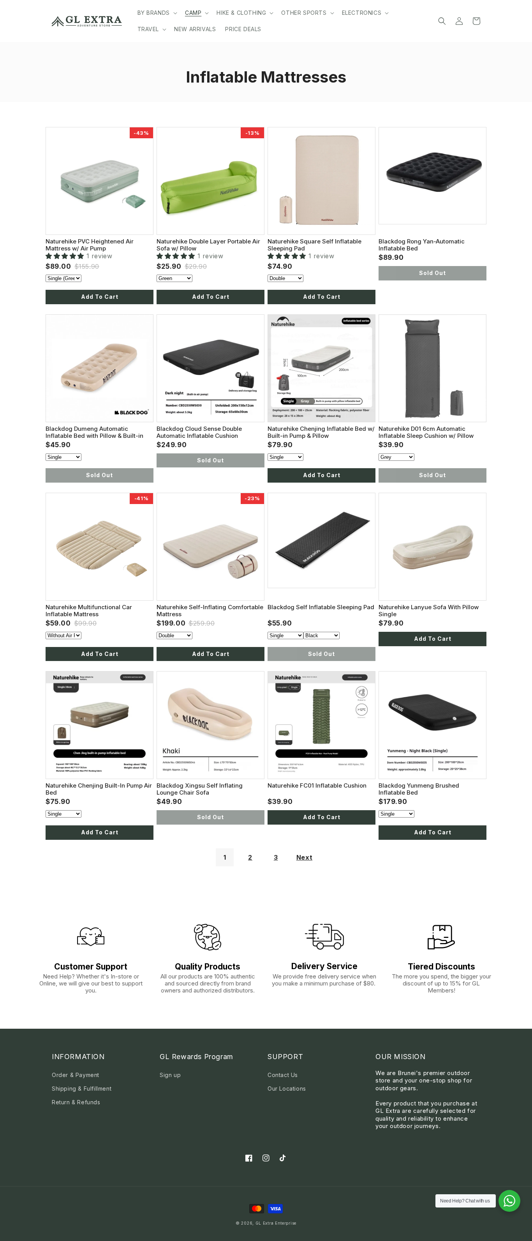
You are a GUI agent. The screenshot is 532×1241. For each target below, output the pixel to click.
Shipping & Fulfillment (81, 1088)
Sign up (170, 1075)
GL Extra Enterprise (275, 1223)
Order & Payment (75, 1075)
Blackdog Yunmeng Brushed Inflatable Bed (419, 789)
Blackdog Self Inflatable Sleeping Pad (321, 607)
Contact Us (283, 1075)
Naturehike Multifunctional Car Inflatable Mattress (89, 610)
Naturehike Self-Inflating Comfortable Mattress (210, 610)
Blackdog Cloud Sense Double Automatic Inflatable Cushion (199, 432)
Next (304, 857)
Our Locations (287, 1088)
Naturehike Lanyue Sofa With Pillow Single (429, 610)
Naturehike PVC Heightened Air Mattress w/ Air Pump (90, 245)
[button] (156, 13)
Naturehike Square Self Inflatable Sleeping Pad (314, 245)
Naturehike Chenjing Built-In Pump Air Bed (99, 789)
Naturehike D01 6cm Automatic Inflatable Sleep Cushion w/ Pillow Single (426, 432)
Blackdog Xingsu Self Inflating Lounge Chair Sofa (200, 789)
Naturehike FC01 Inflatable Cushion (317, 785)
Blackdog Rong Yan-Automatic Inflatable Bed (422, 245)
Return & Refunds (76, 1102)
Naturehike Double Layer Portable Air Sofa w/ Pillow (208, 245)
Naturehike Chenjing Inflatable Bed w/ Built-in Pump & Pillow (321, 432)
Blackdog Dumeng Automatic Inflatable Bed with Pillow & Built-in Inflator (94, 432)
